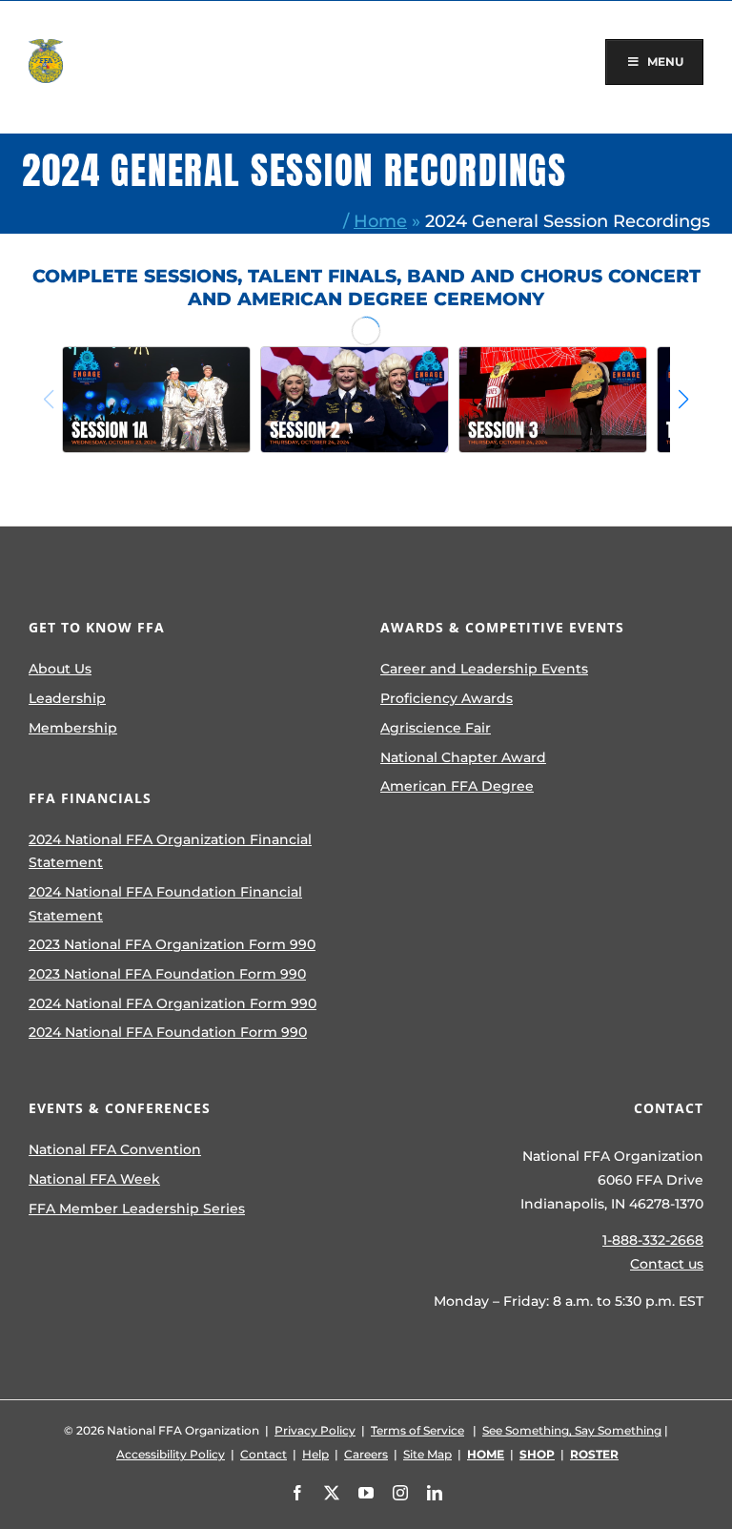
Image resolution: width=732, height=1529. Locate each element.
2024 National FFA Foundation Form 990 (168, 1032)
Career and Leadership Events (484, 668)
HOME (485, 1454)
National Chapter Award (463, 757)
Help (315, 1454)
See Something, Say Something (571, 1430)
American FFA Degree (457, 786)
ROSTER (594, 1454)
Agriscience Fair (435, 727)
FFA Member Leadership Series (137, 1208)
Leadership (67, 698)
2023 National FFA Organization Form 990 (172, 944)
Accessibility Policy (170, 1454)
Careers (366, 1454)
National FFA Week (94, 1179)
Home (380, 221)
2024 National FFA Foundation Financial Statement (165, 903)
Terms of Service (417, 1430)
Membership (73, 727)
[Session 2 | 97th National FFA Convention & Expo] (354, 399)
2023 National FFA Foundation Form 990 (167, 973)
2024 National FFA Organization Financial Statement (170, 851)
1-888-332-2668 (652, 1240)
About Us (60, 668)
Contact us (666, 1263)
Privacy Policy (315, 1430)
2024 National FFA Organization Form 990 (172, 1003)
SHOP (537, 1454)
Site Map (427, 1454)
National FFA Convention (115, 1149)
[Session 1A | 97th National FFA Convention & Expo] (156, 399)
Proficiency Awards (446, 698)
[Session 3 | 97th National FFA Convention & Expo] (552, 399)
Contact (263, 1454)
